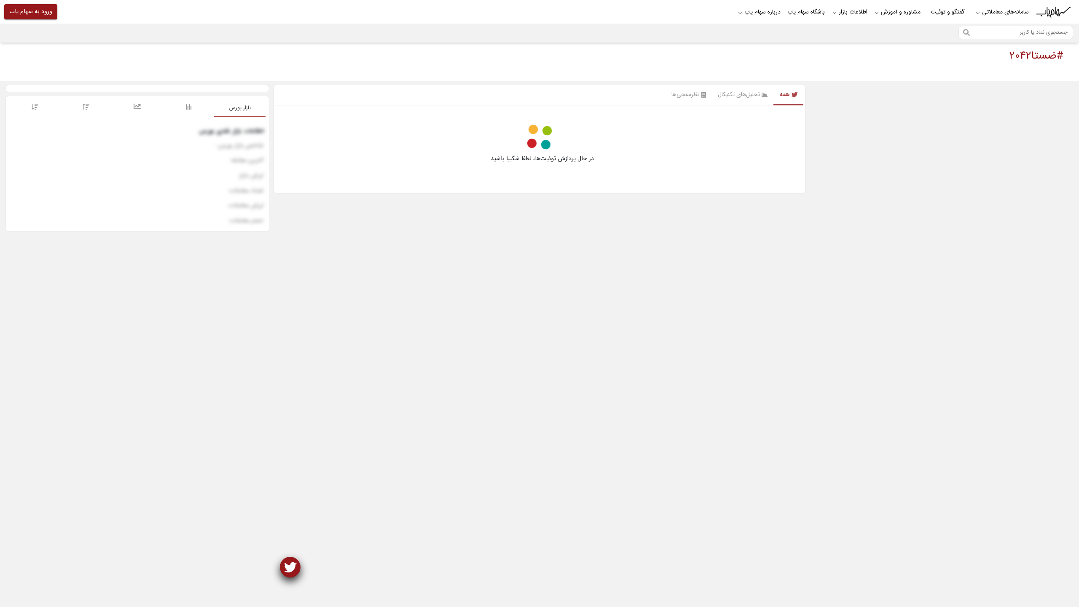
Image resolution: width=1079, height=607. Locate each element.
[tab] (240, 108)
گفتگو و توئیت (948, 11)
